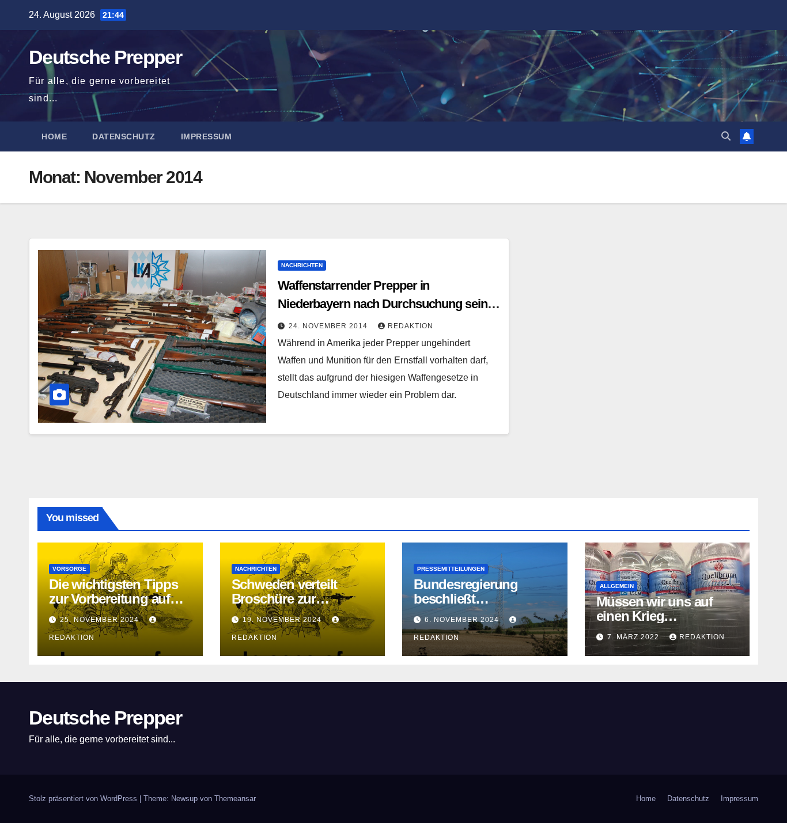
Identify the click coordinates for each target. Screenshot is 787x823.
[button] (726, 136)
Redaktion (410, 326)
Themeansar (235, 798)
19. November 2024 (283, 620)
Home (54, 136)
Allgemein (617, 586)
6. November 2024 (463, 620)
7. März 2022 (634, 637)
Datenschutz (124, 136)
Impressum (206, 136)
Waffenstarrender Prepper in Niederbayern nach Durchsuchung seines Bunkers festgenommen (389, 303)
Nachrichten (302, 265)
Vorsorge (69, 569)
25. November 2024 (100, 620)
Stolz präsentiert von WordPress (84, 798)
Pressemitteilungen (451, 569)
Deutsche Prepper (105, 57)
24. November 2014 (329, 326)
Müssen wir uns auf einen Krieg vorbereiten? (654, 616)
